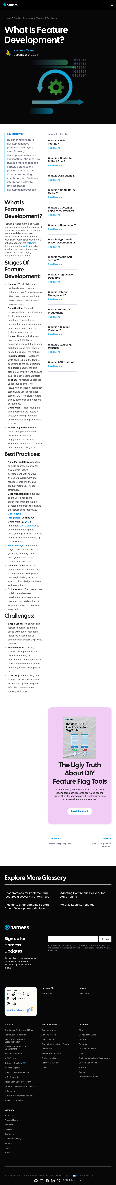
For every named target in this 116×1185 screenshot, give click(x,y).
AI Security (10, 1091)
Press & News (11, 1120)
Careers (8, 1129)
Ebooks (82, 1053)
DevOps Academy (87, 1049)
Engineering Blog (50, 1058)
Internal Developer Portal (17, 1072)
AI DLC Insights (12, 1077)
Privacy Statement (54, 1175)
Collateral (83, 1039)
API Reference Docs (51, 1053)
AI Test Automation (14, 1100)
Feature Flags (15, 545)
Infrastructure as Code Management (15, 1047)
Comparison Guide (87, 1035)
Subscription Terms (13, 1175)
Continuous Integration (15, 1035)
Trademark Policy (13, 1139)
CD (27, 521)
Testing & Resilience (46, 18)
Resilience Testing (13, 1053)
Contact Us (10, 1134)
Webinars (83, 1067)
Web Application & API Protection (20, 1086)
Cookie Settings (86, 1175)
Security (8, 1143)
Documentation (49, 1030)
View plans (84, 993)
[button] (102, 5)
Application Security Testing (18, 1082)
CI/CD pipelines (28, 525)
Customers (84, 1044)
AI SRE (8, 1058)
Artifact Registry (13, 1068)
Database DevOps (13, 1063)
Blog (81, 1030)
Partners (9, 1125)
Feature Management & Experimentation (16, 1040)
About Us (9, 1115)
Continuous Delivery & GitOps (19, 1030)
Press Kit (9, 1152)
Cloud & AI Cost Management (19, 1096)
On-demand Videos (88, 1063)
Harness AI (47, 993)
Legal (7, 1148)
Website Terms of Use (34, 1175)
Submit (105, 939)
